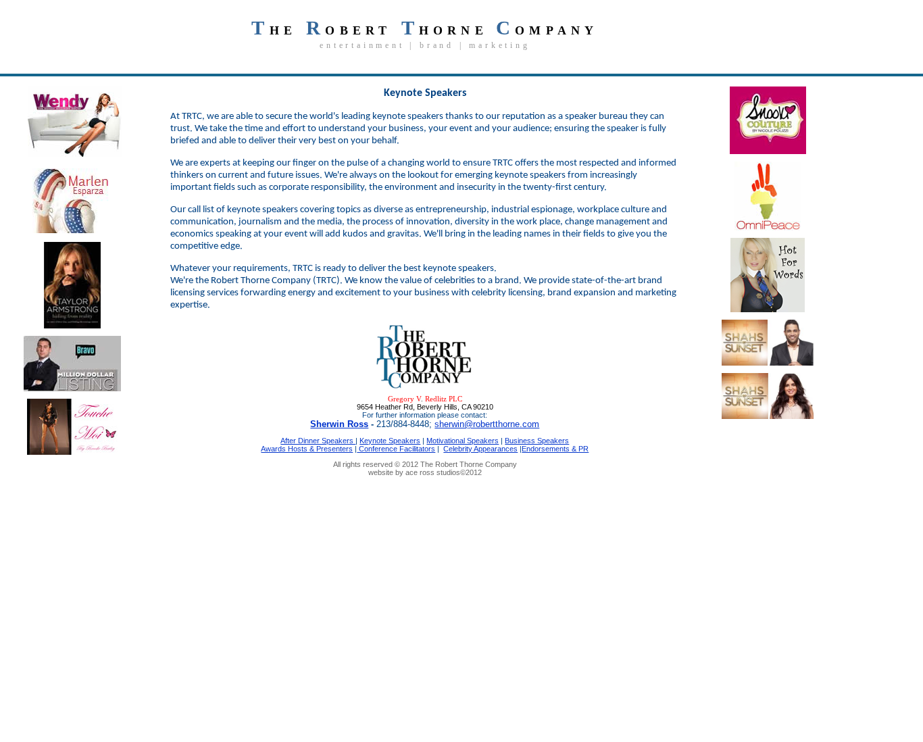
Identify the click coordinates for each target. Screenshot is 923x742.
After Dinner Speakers (317, 441)
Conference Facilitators (396, 449)
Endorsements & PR (555, 449)
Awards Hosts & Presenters (307, 449)
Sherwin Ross (339, 424)
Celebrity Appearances (480, 449)
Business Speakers (537, 441)
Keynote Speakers (389, 441)
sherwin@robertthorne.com (486, 424)
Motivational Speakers (462, 441)
